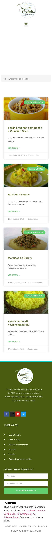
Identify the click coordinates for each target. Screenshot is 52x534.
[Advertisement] (26, 51)
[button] (26, 24)
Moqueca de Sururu (20, 258)
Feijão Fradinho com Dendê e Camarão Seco (25, 129)
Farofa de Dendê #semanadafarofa (18, 323)
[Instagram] (12, 414)
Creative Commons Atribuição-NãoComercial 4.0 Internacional (24, 514)
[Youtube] (17, 414)
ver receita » (14, 148)
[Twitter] (23, 414)
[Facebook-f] (6, 414)
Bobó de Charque (19, 194)
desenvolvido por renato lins (26, 531)
